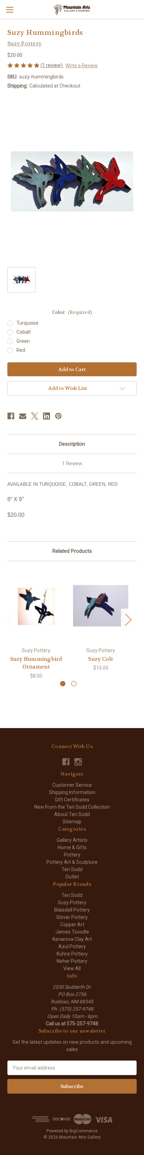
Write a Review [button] (81, 65)
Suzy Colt (100, 659)
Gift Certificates (72, 799)
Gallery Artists (72, 840)
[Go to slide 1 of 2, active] (62, 683)
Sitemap (72, 821)
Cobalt (23, 332)
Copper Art (72, 924)
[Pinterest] (58, 416)
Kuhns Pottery (72, 954)
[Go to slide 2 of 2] (74, 683)
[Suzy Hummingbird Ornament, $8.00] (36, 605)
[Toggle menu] (9, 9)
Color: (72, 312)
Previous (9, 619)
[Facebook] (10, 416)
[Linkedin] (46, 416)
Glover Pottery (72, 917)
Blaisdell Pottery (72, 910)
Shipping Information (72, 792)
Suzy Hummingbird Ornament (36, 663)
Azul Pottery (72, 946)
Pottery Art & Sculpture (72, 862)
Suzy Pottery (72, 902)
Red (20, 350)
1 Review (72, 463)
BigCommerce (84, 1130)
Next (128, 619)
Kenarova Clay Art (72, 939)
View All (72, 968)
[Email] (22, 416)
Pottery (72, 855)
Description (72, 444)
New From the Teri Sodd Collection (72, 807)
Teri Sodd (72, 869)
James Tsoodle (72, 932)
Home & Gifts (72, 847)
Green (23, 341)
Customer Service (72, 785)
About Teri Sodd (72, 814)
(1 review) (52, 65)
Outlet (72, 877)
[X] (34, 416)
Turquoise (27, 323)
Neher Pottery (72, 961)
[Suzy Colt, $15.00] (100, 605)
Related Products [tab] (72, 551)
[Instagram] (78, 761)
